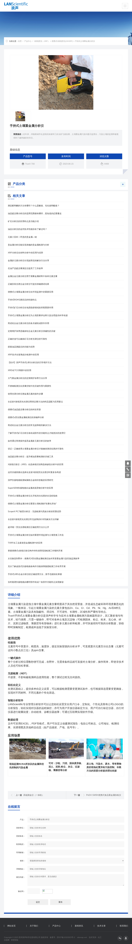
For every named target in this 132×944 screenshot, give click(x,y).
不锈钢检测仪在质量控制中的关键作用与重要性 (29, 386)
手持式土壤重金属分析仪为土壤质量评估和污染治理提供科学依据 (38, 315)
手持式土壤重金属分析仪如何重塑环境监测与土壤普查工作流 (36, 535)
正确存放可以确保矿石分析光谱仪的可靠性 (27, 339)
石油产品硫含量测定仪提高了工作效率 (25, 268)
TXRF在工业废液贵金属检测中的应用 (25, 543)
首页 (20, 41)
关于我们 (34, 926)
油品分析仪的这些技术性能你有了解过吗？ (27, 229)
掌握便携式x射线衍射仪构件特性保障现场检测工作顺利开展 (35, 551)
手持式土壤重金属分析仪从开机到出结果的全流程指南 (32, 496)
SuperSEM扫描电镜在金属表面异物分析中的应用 (30, 488)
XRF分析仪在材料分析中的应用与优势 (25, 253)
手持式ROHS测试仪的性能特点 (22, 300)
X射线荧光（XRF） (42, 41)
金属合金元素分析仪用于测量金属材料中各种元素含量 (32, 276)
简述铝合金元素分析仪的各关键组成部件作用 (28, 323)
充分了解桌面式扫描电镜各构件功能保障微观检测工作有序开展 (37, 566)
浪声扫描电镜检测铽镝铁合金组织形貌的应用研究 (30, 480)
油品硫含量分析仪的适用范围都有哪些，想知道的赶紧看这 (34, 213)
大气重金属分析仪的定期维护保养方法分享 (27, 378)
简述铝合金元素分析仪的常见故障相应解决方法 (29, 425)
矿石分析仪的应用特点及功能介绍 (23, 221)
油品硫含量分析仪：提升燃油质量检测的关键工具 (30, 456)
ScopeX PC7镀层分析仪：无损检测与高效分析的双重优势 (34, 511)
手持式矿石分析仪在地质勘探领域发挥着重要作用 (30, 307)
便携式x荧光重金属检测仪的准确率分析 (26, 417)
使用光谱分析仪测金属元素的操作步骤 (25, 394)
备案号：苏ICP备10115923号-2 (62, 937)
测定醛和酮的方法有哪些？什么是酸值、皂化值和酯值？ (33, 206)
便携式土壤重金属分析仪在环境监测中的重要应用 (30, 292)
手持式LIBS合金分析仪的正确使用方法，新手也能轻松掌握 (35, 574)
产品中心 (27, 41)
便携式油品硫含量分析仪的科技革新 (24, 409)
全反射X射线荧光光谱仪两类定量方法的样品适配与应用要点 (35, 402)
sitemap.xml (82, 937)
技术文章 (101, 926)
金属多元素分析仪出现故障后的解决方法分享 (28, 260)
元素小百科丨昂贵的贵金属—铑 (22, 237)
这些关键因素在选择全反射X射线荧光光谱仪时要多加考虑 (34, 472)
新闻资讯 (79, 926)
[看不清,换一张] (48, 891)
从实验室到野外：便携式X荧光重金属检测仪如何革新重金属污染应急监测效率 (43, 558)
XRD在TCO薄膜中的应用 (19, 370)
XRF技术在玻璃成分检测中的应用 (23, 355)
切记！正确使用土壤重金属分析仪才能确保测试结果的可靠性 (36, 449)
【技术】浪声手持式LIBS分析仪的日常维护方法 (30, 362)
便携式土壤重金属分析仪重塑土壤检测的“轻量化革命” (32, 504)
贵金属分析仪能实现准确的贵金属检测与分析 (28, 245)
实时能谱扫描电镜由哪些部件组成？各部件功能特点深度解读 (36, 582)
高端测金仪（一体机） (33, 795)
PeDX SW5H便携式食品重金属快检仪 (103, 795)
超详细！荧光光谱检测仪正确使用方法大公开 (28, 527)
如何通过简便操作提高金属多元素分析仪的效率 (29, 441)
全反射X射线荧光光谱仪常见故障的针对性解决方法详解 (33, 519)
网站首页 (11, 926)
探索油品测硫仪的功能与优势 (21, 347)
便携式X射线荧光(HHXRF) (62, 41)
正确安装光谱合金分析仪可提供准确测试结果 (28, 284)
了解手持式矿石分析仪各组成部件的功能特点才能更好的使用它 (37, 433)
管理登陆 (14, 940)
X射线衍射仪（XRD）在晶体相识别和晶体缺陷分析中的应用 (35, 464)
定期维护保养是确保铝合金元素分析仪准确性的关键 (31, 331)
